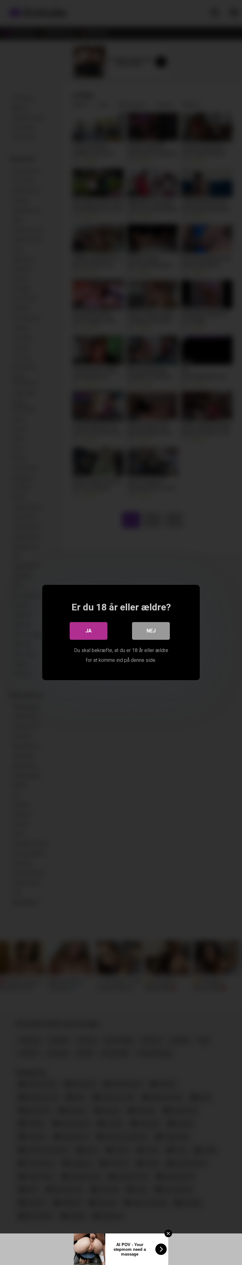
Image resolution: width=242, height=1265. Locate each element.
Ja (88, 631)
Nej (151, 631)
